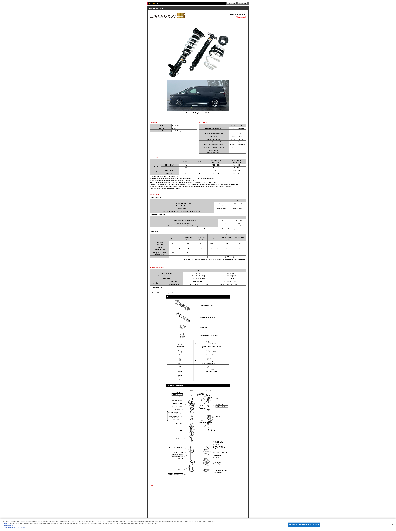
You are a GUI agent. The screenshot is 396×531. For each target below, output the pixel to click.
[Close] (392, 524)
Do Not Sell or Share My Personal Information (304, 524)
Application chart (242, 3)
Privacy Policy (8, 525)
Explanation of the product (232, 3)
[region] (198, 525)
